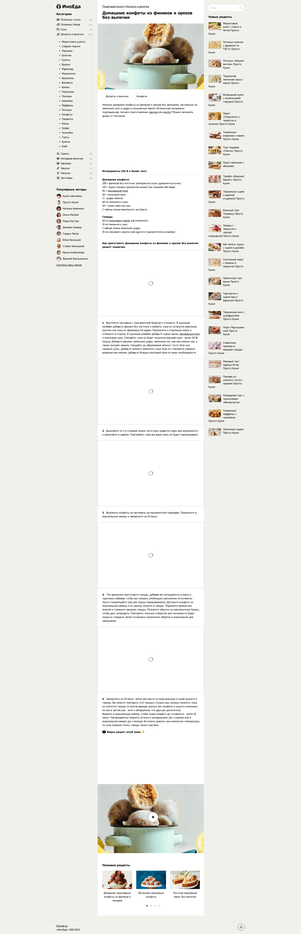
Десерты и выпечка (117, 96)
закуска (153, 112)
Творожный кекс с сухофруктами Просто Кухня (233, 316)
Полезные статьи (71, 19)
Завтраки (66, 163)
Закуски (65, 168)
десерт (167, 112)
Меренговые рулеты (73, 41)
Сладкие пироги (71, 46)
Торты (65, 137)
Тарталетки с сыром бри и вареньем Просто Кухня (226, 298)
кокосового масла (119, 220)
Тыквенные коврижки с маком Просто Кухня (233, 136)
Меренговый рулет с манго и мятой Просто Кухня (225, 28)
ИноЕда (71, 6)
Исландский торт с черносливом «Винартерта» (233, 399)
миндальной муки (118, 190)
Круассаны (68, 78)
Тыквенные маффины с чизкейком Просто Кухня (222, 415)
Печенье (67, 109)
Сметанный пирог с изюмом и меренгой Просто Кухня (226, 264)
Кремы (65, 87)
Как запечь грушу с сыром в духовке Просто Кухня (233, 248)
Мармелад (67, 69)
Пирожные (68, 91)
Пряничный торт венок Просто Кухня (232, 282)
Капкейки (67, 100)
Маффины (67, 105)
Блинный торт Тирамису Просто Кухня (233, 214)
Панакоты (67, 119)
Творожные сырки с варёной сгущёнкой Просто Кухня (226, 196)
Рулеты (66, 59)
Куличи (66, 141)
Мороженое (69, 73)
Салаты (65, 153)
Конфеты (142, 96)
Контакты (62, 925)
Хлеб (64, 146)
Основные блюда (70, 24)
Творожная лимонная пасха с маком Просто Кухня (226, 81)
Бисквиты (67, 82)
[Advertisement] (151, 144)
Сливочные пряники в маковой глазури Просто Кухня (225, 348)
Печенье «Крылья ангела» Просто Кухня (233, 64)
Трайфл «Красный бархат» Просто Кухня (233, 180)
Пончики (67, 96)
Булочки (66, 55)
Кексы (65, 123)
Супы (64, 29)
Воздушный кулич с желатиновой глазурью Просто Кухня (226, 100)
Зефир (65, 128)
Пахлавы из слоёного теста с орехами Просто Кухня (226, 381)
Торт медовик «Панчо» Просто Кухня (233, 151)
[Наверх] (241, 927)
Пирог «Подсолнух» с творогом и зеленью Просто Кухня (224, 118)
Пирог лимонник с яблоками (233, 164)
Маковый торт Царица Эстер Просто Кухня (231, 365)
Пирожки (67, 50)
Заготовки (66, 178)
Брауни (66, 64)
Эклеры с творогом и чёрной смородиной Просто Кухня (224, 230)
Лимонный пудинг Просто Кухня (233, 431)
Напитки (65, 173)
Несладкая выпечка (72, 158)
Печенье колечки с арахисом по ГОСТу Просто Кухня (226, 47)
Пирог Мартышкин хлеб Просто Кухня (233, 331)
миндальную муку (190, 333)
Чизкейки (67, 132)
